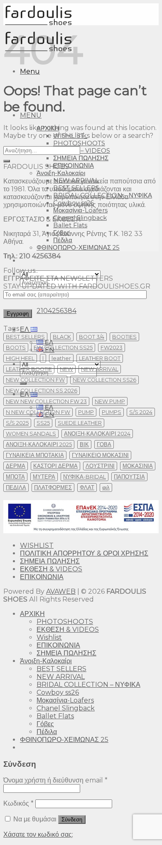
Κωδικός (18, 803)
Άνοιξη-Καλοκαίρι (61, 173)
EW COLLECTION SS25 (63, 347)
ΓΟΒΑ (104, 444)
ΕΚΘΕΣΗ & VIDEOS (51, 569)
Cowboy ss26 (58, 692)
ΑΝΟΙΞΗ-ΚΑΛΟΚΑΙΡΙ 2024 (97, 434)
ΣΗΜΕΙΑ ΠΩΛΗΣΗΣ (80, 158)
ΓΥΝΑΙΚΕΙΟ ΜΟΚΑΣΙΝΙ (100, 455)
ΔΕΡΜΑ (15, 466)
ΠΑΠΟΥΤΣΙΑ (129, 477)
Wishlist (49, 637)
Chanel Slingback (66, 708)
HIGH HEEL (20, 358)
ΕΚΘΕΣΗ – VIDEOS (81, 150)
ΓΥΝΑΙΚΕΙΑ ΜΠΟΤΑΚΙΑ (35, 455)
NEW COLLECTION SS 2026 (41, 391)
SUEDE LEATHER (80, 423)
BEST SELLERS (25, 337)
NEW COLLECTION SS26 (104, 380)
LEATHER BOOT (99, 358)
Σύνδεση (71, 819)
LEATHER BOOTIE (29, 369)
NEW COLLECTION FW (35, 380)
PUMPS (111, 412)
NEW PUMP (110, 401)
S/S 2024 (140, 412)
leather (61, 358)
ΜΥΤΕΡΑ (44, 477)
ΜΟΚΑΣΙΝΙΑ (138, 466)
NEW (66, 369)
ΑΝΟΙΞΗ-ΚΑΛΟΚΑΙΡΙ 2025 (39, 444)
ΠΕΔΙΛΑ (16, 487)
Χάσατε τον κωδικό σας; (38, 834)
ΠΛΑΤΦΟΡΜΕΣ (53, 487)
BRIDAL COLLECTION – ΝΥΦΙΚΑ (88, 685)
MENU (31, 115)
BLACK (62, 337)
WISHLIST (37, 545)
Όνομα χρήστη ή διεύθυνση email (55, 780)
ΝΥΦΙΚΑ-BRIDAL (84, 477)
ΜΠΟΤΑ (15, 477)
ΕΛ (25, 329)
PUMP (86, 412)
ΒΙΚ (84, 444)
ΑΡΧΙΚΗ (32, 614)
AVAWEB (61, 591)
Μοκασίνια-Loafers (80, 210)
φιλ (106, 487)
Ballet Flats (70, 225)
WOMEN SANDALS (31, 434)
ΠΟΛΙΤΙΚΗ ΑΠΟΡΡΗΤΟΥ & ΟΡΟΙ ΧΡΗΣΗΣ (84, 553)
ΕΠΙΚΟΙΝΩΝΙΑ (73, 165)
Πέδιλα (62, 240)
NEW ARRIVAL (99, 369)
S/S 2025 (17, 423)
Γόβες (45, 724)
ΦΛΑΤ (87, 487)
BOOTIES (124, 337)
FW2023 (112, 347)
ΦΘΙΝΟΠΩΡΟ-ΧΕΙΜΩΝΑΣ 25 (78, 247)
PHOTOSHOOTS (79, 143)
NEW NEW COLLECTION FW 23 (46, 401)
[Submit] (6, 161)
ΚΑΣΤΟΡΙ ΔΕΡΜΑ (55, 466)
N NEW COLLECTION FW (38, 412)
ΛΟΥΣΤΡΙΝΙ (100, 466)
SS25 (43, 423)
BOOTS (16, 347)
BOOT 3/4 (91, 337)
